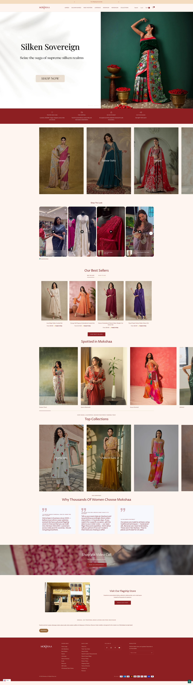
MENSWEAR (115, 7)
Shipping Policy (85, 663)
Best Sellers (90, 275)
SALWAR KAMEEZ (76, 7)
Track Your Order (85, 649)
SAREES (67, 7)
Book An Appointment (96, 565)
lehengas (54, 625)
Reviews (83, 670)
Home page (64, 646)
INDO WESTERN (88, 7)
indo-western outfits (72, 625)
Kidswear (63, 663)
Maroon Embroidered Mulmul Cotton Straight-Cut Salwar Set (110, 324)
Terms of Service (85, 666)
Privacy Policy (85, 658)
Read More (44, 630)
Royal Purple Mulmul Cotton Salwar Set (139, 323)
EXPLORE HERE (96, 100)
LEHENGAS (98, 7)
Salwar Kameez (65, 658)
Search (136, 7)
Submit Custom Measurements (89, 654)
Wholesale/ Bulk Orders (67, 668)
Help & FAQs (84, 651)
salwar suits (63, 625)
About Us (83, 646)
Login (141, 7)
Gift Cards (63, 666)
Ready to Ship (102, 275)
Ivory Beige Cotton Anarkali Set (54, 323)
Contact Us (84, 668)
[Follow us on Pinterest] (115, 648)
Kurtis (62, 661)
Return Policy (84, 661)
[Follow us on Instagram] (111, 648)
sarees (49, 625)
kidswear (82, 625)
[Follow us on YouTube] (119, 648)
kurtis (58, 625)
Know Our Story (122, 602)
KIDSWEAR (106, 7)
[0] (153, 7)
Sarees (63, 654)
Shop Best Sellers (96, 334)
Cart (147, 7)
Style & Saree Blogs (86, 656)
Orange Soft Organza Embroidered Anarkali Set (82, 323)
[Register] (151, 652)
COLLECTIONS (124, 7)
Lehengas (63, 656)
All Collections (65, 649)
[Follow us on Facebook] (107, 648)
